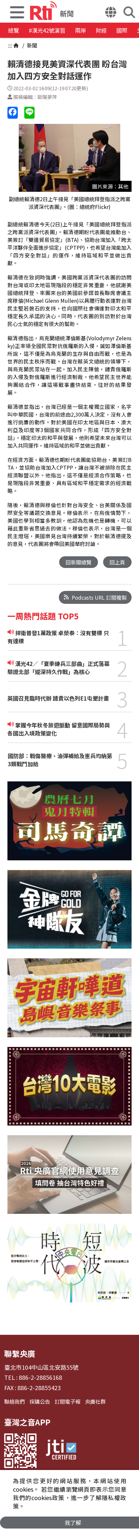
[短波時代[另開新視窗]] (69, 1268)
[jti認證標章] (61, 1450)
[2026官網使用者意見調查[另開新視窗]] (69, 1179)
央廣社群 (95, 1401)
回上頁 (117, 562)
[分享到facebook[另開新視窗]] (12, 113)
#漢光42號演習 (47, 30)
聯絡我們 (14, 1401)
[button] (17, 11)
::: (10, 45)
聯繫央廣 (19, 1353)
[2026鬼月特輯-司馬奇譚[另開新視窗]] (69, 825)
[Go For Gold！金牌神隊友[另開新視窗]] (69, 914)
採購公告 (39, 1401)
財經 (101, 30)
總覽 (13, 30)
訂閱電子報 (67, 1401)
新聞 (31, 45)
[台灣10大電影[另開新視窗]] (69, 1091)
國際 (121, 30)
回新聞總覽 (78, 562)
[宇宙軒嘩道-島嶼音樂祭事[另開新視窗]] (69, 1002)
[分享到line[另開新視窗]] (29, 113)
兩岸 (80, 30)
